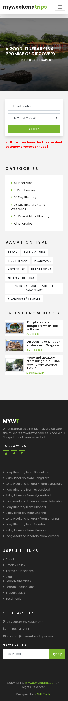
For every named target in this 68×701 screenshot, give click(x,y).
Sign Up (57, 654)
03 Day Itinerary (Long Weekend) (28, 207)
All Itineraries (23, 183)
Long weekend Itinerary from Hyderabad (34, 501)
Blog (9, 577)
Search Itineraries (18, 581)
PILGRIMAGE (42, 261)
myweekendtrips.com (40, 683)
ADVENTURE (16, 269)
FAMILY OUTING (34, 252)
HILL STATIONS (41, 269)
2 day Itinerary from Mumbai (26, 530)
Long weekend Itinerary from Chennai (32, 519)
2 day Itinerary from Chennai (26, 513)
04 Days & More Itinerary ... (33, 216)
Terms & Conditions (20, 571)
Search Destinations (20, 587)
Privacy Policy (15, 565)
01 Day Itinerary (25, 190)
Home (21, 60)
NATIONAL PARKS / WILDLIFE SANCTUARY (34, 288)
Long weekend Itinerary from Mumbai (32, 536)
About (10, 559)
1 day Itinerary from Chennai (26, 507)
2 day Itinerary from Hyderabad (28, 495)
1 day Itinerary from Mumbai (25, 524)
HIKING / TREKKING (21, 277)
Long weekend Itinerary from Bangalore (34, 484)
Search (34, 129)
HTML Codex (43, 694)
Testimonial (14, 598)
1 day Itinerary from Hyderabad (28, 489)
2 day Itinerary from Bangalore (27, 478)
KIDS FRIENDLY (18, 261)
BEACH (12, 252)
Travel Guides (15, 593)
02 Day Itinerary (25, 197)
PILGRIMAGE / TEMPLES (24, 298)
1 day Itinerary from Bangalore (27, 472)
